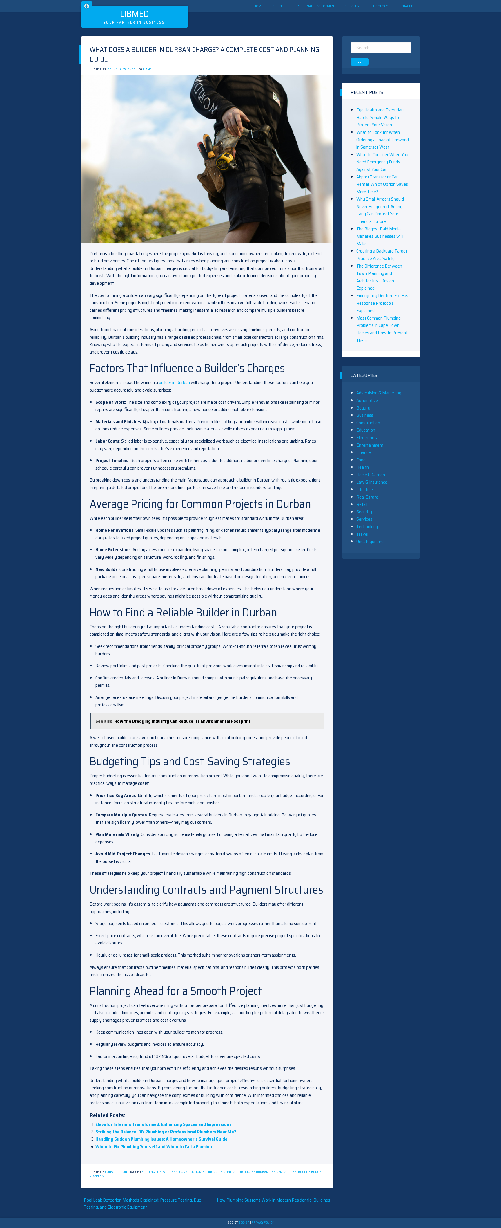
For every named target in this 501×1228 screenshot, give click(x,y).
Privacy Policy (262, 1222)
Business (280, 6)
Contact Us (406, 6)
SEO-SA (244, 1222)
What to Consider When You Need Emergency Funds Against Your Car (382, 162)
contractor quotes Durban (246, 1171)
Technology (378, 6)
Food (361, 460)
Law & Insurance (371, 482)
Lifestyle (364, 489)
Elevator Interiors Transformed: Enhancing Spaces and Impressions (163, 1124)
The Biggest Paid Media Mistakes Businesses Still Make (379, 236)
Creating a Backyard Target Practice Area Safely (381, 254)
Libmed (134, 14)
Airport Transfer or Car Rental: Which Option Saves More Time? (382, 184)
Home (258, 6)
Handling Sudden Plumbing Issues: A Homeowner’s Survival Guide (161, 1139)
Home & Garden (370, 474)
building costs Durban (159, 1171)
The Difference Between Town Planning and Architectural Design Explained (379, 277)
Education (365, 430)
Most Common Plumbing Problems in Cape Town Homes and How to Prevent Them (382, 329)
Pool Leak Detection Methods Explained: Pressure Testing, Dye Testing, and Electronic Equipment (142, 1203)
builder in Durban (174, 382)
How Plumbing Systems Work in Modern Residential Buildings (273, 1200)
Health (362, 467)
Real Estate (367, 497)
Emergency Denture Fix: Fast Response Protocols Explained (383, 303)
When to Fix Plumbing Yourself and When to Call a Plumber (154, 1146)
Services (352, 6)
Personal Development (316, 6)
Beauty (363, 408)
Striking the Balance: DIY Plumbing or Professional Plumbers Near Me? (165, 1131)
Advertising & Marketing (378, 392)
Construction (116, 1171)
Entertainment (370, 445)
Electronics (366, 437)
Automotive (367, 400)
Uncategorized (370, 541)
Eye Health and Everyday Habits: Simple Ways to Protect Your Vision (380, 117)
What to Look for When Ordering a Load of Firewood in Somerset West (382, 140)
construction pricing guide (200, 1171)
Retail (361, 504)
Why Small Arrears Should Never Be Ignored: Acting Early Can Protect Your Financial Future (380, 210)
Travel (362, 534)
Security (364, 511)
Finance (363, 452)
